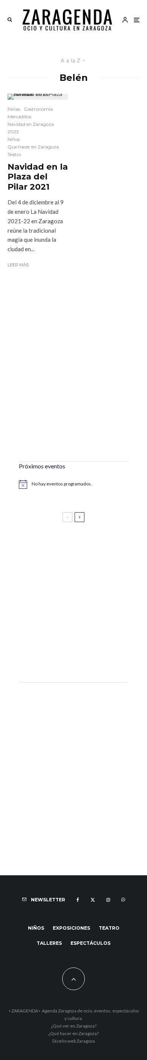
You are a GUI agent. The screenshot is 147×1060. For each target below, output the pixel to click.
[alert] (73, 484)
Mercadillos (19, 116)
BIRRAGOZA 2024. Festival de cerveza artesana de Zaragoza (65, 619)
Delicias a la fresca (47, 656)
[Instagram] (108, 900)
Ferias (14, 109)
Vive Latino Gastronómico (58, 582)
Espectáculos (90, 943)
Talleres (49, 943)
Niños (14, 139)
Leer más (18, 264)
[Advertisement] (73, 376)
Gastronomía (38, 109)
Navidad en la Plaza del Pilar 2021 (38, 177)
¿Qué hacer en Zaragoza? (73, 1033)
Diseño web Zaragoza (73, 1041)
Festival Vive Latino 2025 (56, 548)
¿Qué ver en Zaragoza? (73, 1026)
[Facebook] (78, 900)
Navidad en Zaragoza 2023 (31, 127)
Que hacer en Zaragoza (33, 147)
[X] (93, 900)
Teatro (14, 154)
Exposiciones (71, 928)
